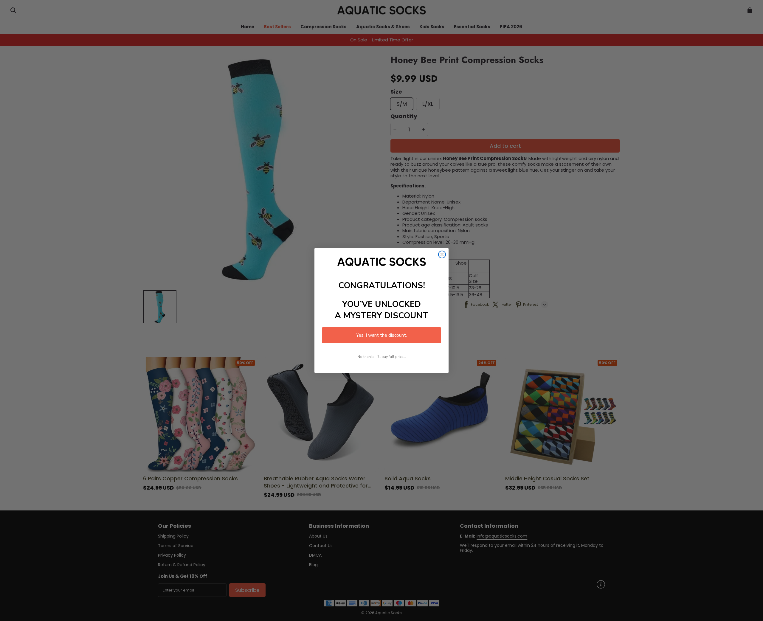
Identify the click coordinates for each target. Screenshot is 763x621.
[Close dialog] (442, 254)
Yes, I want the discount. (381, 335)
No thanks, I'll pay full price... (381, 356)
